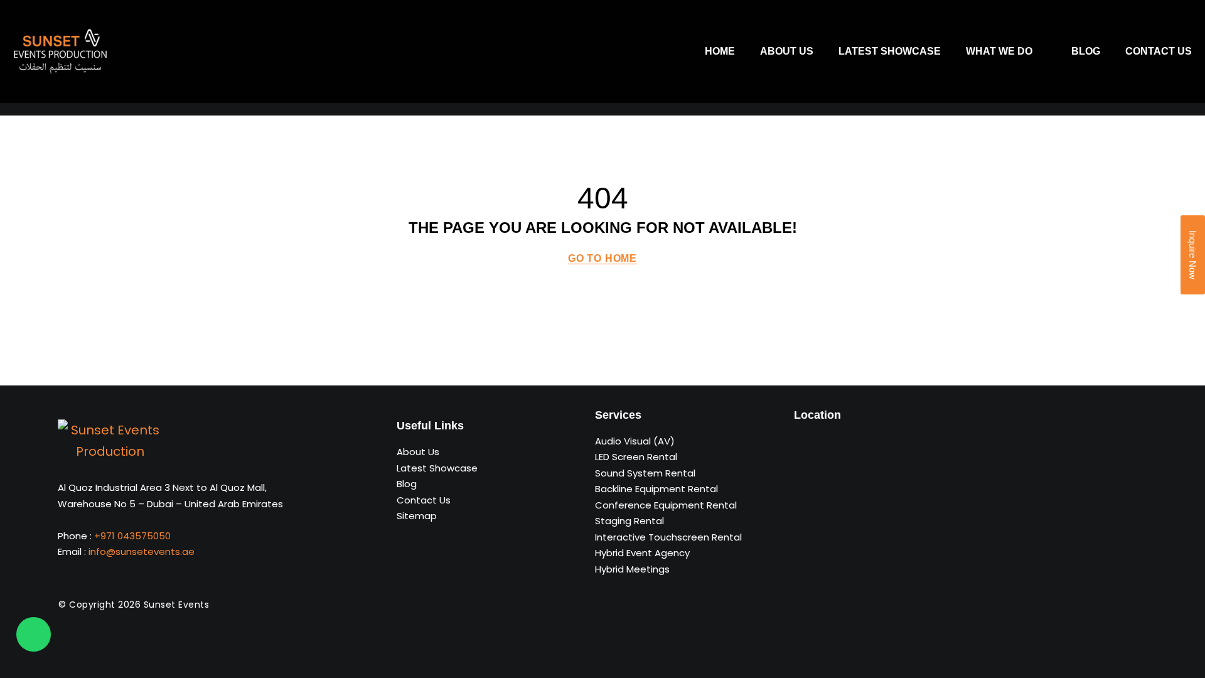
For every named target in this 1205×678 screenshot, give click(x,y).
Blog (1085, 51)
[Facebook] (1100, 605)
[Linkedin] (1129, 605)
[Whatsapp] (33, 634)
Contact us (1158, 51)
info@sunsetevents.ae (141, 551)
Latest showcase (889, 51)
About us (786, 51)
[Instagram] (1185, 605)
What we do (999, 51)
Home (720, 51)
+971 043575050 (132, 535)
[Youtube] (1157, 605)
